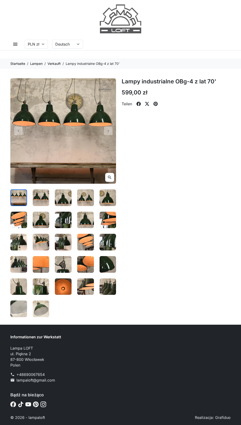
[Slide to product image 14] (85, 242)
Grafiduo (223, 417)
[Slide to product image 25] (108, 286)
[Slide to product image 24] (85, 286)
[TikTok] (21, 404)
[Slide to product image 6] (18, 220)
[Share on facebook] (138, 104)
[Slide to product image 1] (18, 197)
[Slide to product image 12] (41, 242)
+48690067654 (30, 374)
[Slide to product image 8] (63, 220)
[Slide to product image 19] (85, 264)
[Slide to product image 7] (41, 220)
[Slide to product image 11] (18, 242)
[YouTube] (28, 404)
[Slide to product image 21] (18, 286)
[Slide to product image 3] (63, 197)
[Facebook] (13, 404)
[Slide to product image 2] (41, 197)
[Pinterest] (36, 404)
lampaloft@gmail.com (35, 380)
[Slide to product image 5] (108, 197)
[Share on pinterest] (155, 104)
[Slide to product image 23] (63, 286)
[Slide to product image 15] (108, 242)
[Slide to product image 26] (18, 308)
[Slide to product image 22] (41, 286)
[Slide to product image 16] (18, 264)
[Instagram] (43, 404)
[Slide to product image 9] (85, 220)
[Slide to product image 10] (108, 220)
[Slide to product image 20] (108, 264)
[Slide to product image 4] (85, 197)
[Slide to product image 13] (63, 242)
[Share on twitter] (147, 104)
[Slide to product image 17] (41, 264)
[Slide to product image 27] (41, 308)
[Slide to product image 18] (63, 264)
